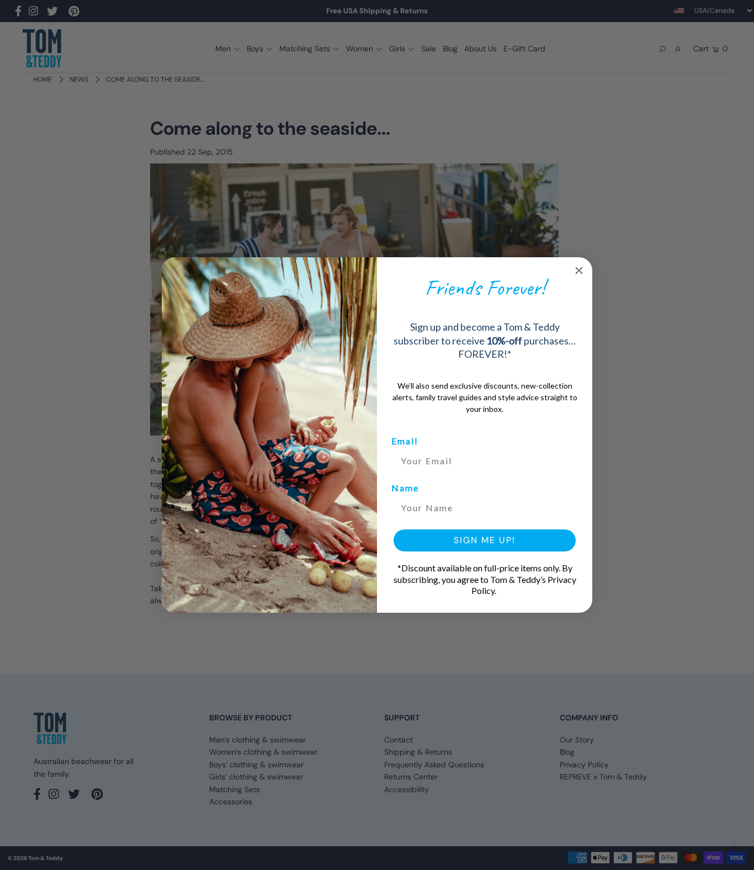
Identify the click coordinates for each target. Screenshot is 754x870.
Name (405, 487)
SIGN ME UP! (485, 540)
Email (404, 441)
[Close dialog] (579, 270)
